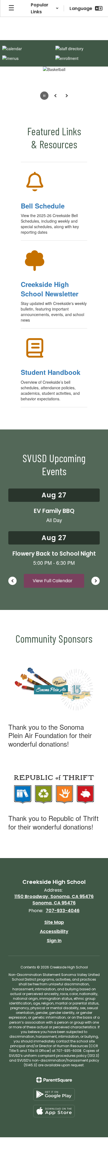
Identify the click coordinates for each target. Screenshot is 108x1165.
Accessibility (54, 931)
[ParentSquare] (54, 1080)
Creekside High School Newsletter (49, 288)
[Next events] (95, 581)
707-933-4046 (62, 910)
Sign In (54, 940)
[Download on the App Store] (54, 1111)
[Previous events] (12, 581)
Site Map (54, 922)
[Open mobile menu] (11, 8)
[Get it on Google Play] (54, 1094)
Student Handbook (50, 372)
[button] (44, 8)
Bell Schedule (43, 205)
